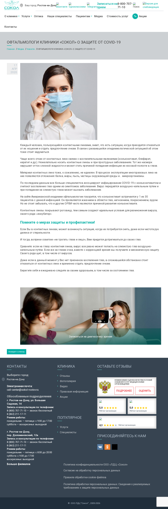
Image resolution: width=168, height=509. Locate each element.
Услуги (25, 16)
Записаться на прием (107, 5)
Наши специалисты (59, 16)
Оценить (145, 390)
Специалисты (68, 432)
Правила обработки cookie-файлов (84, 477)
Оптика (38, 16)
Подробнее (124, 390)
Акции (143, 16)
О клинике (10, 16)
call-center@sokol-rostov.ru (23, 389)
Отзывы (65, 375)
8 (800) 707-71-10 (16, 410)
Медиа (98, 16)
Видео (64, 386)
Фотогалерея (68, 381)
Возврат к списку (17, 352)
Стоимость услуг (117, 16)
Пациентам (83, 16)
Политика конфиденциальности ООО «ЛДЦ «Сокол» (95, 464)
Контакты (10, 26)
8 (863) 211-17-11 (16, 414)
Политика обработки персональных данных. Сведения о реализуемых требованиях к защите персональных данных (106, 486)
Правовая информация (74, 391)
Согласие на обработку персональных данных (91, 470)
